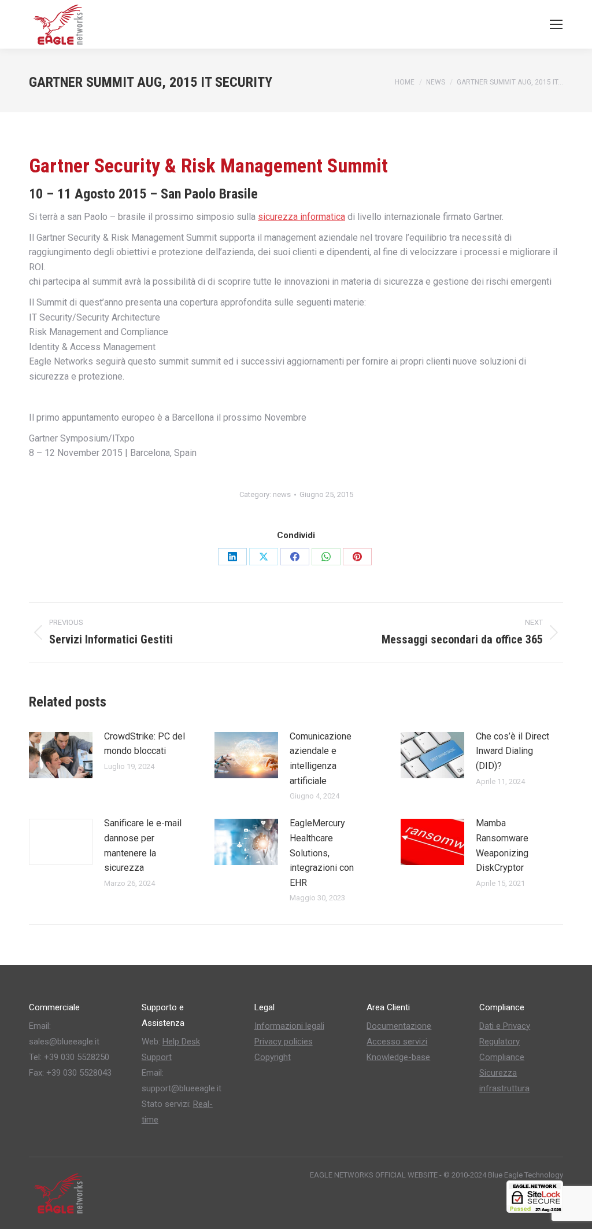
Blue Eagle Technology (525, 1175)
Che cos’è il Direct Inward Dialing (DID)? (512, 751)
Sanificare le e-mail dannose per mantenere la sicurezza (143, 845)
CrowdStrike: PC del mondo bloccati (144, 744)
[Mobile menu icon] (556, 24)
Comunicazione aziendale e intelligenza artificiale (321, 758)
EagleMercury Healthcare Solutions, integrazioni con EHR (322, 853)
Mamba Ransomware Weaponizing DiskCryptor (502, 845)
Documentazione (399, 1026)
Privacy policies (283, 1041)
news (282, 494)
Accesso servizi (397, 1041)
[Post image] (60, 755)
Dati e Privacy (504, 1026)
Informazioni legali (289, 1026)
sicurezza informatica (301, 216)
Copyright (272, 1057)
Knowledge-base (398, 1057)
